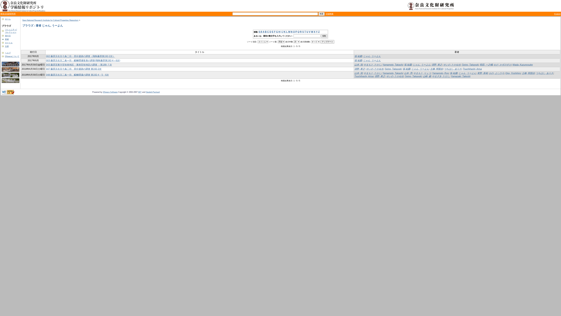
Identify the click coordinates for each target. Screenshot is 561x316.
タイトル (9, 43)
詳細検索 (329, 14)
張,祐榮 (408, 64)
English (557, 14)
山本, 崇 (358, 64)
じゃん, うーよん (372, 56)
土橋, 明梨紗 (436, 69)
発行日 (8, 36)
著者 (7, 39)
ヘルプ (8, 53)
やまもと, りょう (422, 73)
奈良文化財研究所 (8, 14)
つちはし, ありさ (453, 69)
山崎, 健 (427, 76)
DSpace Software (110, 92)
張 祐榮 (358, 56)
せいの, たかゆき (452, 64)
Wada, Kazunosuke (522, 64)
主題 (7, 46)
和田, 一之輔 (486, 64)
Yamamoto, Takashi (392, 64)
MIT (140, 92)
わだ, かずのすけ (502, 64)
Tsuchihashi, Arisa (472, 69)
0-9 (260, 32)
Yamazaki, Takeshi (460, 76)
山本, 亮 (408, 73)
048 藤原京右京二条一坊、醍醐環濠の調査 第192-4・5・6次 (77, 75)
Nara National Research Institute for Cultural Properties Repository (50, 20)
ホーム (8, 19)
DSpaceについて (12, 56)
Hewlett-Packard (153, 92)
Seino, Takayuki (470, 64)
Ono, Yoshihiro (513, 73)
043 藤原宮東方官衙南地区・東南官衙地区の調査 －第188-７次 (79, 64)
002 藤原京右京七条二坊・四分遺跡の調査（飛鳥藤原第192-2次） (80, 56)
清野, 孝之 (437, 64)
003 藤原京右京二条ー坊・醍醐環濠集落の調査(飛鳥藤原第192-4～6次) (83, 60)
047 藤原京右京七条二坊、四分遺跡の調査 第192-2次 (74, 69)
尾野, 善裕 (482, 73)
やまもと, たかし (372, 64)
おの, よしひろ (496, 73)
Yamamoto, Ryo (440, 73)
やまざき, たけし (441, 76)
